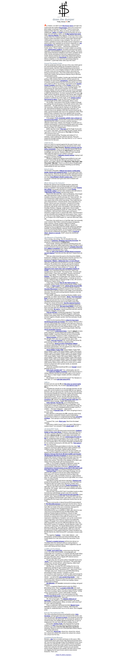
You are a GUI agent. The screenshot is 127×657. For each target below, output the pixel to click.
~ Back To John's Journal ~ (63, 655)
